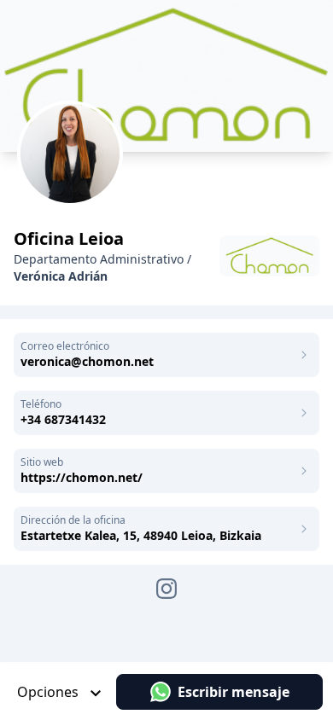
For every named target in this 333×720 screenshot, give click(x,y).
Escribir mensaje (233, 691)
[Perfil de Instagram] (166, 588)
